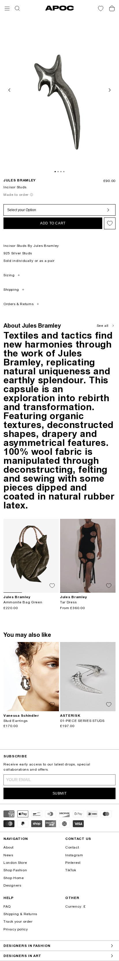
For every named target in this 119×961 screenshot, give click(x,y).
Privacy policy (15, 929)
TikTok (70, 870)
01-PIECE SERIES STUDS (82, 721)
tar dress (68, 602)
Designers (12, 885)
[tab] (55, 171)
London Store (15, 863)
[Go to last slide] (10, 89)
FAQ (7, 906)
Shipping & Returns (20, 914)
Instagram (74, 855)
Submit (60, 793)
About (8, 847)
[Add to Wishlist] (110, 223)
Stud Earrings (15, 721)
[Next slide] (109, 89)
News (8, 855)
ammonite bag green (22, 602)
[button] (7, 8)
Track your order (18, 921)
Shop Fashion (15, 870)
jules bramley (19, 180)
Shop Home (13, 878)
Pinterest (72, 863)
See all (103, 326)
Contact (72, 847)
